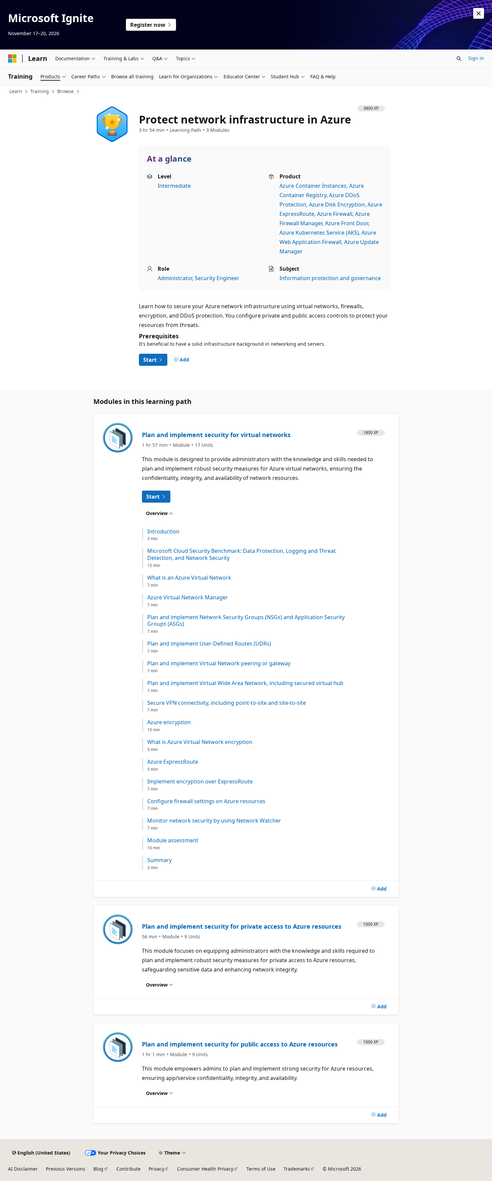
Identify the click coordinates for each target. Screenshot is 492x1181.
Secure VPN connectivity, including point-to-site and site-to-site (226, 702)
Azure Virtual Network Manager (187, 597)
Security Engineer (217, 278)
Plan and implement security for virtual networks (216, 435)
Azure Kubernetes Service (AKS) (319, 232)
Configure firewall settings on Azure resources (206, 801)
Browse (65, 91)
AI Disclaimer (23, 1169)
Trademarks (296, 1169)
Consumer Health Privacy (205, 1169)
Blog (98, 1169)
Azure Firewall (334, 214)
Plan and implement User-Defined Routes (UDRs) (209, 643)
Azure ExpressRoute (172, 761)
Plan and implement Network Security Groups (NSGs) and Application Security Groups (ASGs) (246, 621)
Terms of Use (260, 1169)
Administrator (175, 278)
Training (39, 91)
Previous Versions (65, 1169)
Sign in (476, 58)
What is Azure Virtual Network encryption (199, 742)
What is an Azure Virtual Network (189, 577)
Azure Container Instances (312, 185)
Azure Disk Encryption (337, 204)
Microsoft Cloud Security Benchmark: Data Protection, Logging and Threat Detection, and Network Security (241, 554)
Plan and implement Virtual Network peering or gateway (219, 663)
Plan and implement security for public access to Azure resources (240, 1044)
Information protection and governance (330, 278)
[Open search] (459, 59)
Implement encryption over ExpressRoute (200, 781)
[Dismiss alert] (478, 13)
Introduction (163, 531)
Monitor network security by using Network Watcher (214, 820)
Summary (159, 860)
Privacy (156, 1169)
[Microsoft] (12, 58)
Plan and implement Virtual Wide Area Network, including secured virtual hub (245, 683)
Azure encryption (169, 722)
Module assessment (172, 840)
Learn (15, 91)
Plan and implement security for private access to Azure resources (241, 926)
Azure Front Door (346, 223)
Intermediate (174, 185)
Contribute (128, 1169)
